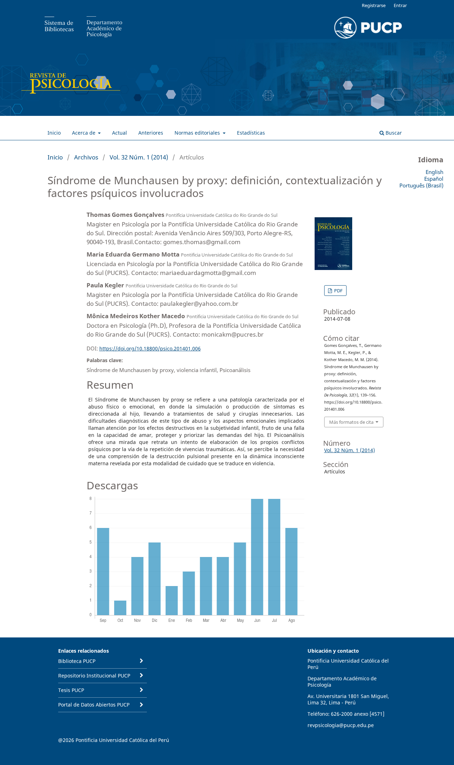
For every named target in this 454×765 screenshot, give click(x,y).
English (434, 171)
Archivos (86, 157)
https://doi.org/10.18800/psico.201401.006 (150, 348)
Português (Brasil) (421, 185)
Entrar (400, 5)
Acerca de (84, 132)
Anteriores (150, 132)
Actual (119, 132)
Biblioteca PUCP (76, 661)
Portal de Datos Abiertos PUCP (93, 704)
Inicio (54, 132)
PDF (338, 290)
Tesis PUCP (71, 690)
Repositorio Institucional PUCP (94, 675)
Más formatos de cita (351, 422)
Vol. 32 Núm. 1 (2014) (139, 157)
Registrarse (374, 5)
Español (433, 178)
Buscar (393, 132)
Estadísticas (251, 132)
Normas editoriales (198, 132)
